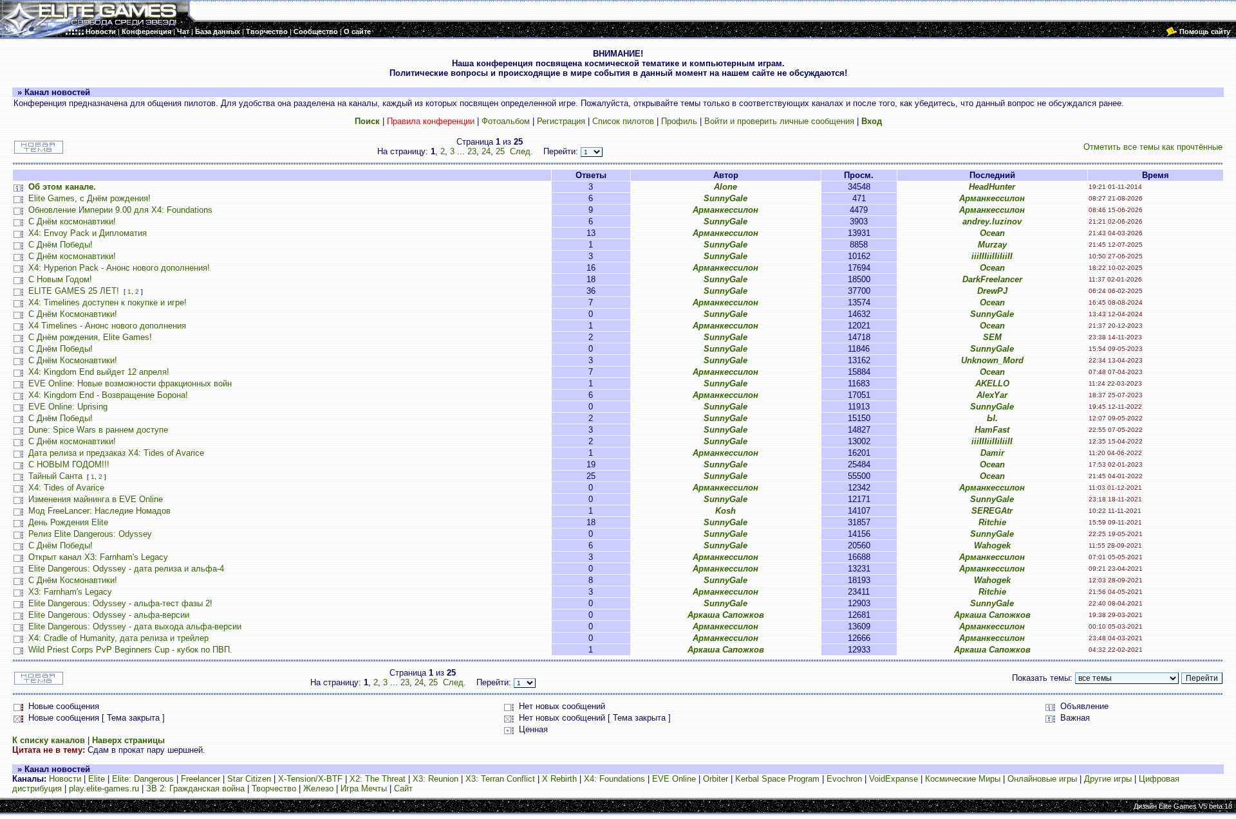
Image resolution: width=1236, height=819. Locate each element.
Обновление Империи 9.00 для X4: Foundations (120, 210)
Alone (725, 187)
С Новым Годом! (60, 279)
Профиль (679, 121)
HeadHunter (992, 187)
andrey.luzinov (992, 221)
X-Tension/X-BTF (310, 779)
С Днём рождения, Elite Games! (90, 337)
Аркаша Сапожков (726, 615)
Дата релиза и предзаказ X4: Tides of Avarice (116, 453)
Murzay (992, 244)
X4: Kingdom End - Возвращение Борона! (108, 395)
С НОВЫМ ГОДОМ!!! (68, 464)
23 (471, 151)
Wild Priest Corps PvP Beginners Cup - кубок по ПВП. (130, 649)
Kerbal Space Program (777, 779)
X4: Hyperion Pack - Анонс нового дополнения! (119, 268)
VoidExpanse (893, 779)
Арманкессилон (992, 198)
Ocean (992, 233)
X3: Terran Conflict (500, 779)
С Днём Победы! (60, 244)
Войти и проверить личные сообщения (779, 121)
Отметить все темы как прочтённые (1152, 147)
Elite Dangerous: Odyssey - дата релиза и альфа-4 (126, 568)
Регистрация (561, 121)
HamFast (992, 430)
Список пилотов (623, 121)
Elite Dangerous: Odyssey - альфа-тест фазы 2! (120, 603)
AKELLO (992, 383)
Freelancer (200, 779)
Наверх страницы (128, 740)
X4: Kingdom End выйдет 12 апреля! (98, 372)
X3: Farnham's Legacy (70, 592)
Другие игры (1108, 779)
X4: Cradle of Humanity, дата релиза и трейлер (118, 638)
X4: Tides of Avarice (66, 487)
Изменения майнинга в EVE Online (95, 499)
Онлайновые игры (1042, 779)
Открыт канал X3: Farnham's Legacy (98, 557)
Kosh (725, 511)
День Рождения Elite (68, 522)
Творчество (274, 788)
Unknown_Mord (992, 360)
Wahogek (992, 545)
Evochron (844, 779)
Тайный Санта (55, 476)
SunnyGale (725, 198)
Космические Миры (962, 779)
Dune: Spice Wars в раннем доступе (98, 430)
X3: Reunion (435, 779)
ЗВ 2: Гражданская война (195, 788)
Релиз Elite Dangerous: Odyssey (90, 534)
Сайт (403, 788)
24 (486, 151)
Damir (992, 453)
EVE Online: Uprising (68, 406)
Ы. (992, 418)
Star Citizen (249, 779)
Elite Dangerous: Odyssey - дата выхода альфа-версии (134, 626)
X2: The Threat (378, 779)
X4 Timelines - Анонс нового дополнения (107, 325)
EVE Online (674, 779)
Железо (318, 788)
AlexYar (992, 395)
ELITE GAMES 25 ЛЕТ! (73, 291)
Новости (65, 779)
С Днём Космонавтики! (72, 314)
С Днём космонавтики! (72, 221)
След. (521, 151)
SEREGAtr (992, 511)
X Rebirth (559, 779)
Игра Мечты (364, 788)
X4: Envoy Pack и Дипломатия (87, 233)
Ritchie (992, 522)
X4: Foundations (614, 779)
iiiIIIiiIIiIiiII (992, 256)
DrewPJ (992, 291)
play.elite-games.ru (104, 788)
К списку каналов (48, 740)
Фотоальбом (506, 121)
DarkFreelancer (992, 279)
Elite (96, 779)
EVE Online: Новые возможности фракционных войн (130, 383)
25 (500, 151)
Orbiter (715, 779)
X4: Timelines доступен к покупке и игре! (107, 302)
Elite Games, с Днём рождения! (89, 198)
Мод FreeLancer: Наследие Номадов (99, 511)
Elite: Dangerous (143, 779)
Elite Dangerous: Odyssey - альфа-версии (108, 615)
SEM (992, 337)
